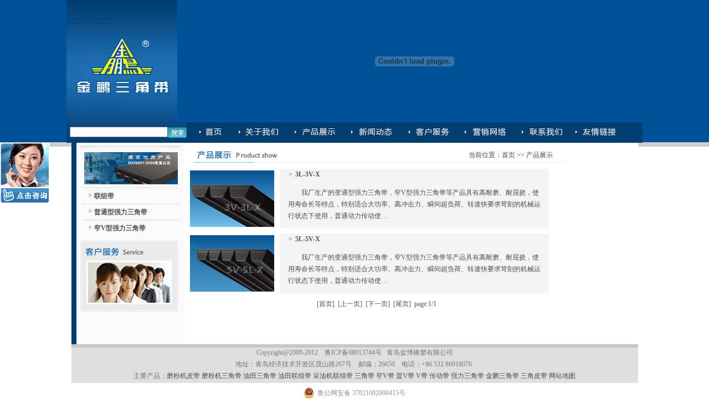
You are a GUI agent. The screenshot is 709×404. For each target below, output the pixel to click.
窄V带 (385, 376)
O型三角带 (216, 133)
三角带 (364, 376)
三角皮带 (535, 376)
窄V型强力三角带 (120, 228)
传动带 (439, 376)
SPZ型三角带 (540, 133)
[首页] (326, 304)
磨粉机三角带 (222, 376)
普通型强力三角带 (120, 212)
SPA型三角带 (593, 133)
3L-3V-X (307, 174)
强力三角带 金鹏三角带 (485, 376)
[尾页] (402, 304)
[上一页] (350, 304)
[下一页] (378, 304)
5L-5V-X (307, 239)
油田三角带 (259, 376)
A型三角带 (259, 133)
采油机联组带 (333, 376)
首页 (508, 155)
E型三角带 (485, 133)
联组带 (104, 196)
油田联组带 (294, 376)
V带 (422, 376)
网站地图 (562, 376)
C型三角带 (371, 133)
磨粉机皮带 (183, 376)
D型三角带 (429, 133)
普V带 (405, 376)
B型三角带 (313, 133)
